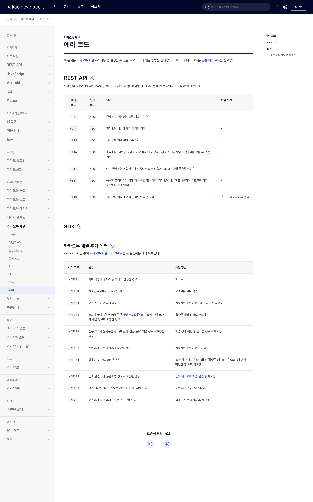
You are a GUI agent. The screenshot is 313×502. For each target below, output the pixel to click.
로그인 (299, 6)
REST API (15, 242)
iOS (11, 266)
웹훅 (11, 282)
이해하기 (14, 235)
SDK (270, 48)
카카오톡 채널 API (88, 60)
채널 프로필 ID (131, 314)
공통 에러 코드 (211, 60)
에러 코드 (14, 290)
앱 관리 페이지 (183, 359)
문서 (67, 7)
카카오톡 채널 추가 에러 (283, 55)
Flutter (13, 274)
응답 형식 (193, 86)
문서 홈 (12, 36)
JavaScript (16, 250)
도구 (80, 7)
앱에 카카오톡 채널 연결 (235, 197)
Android (14, 258)
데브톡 (95, 7)
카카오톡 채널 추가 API (104, 253)
